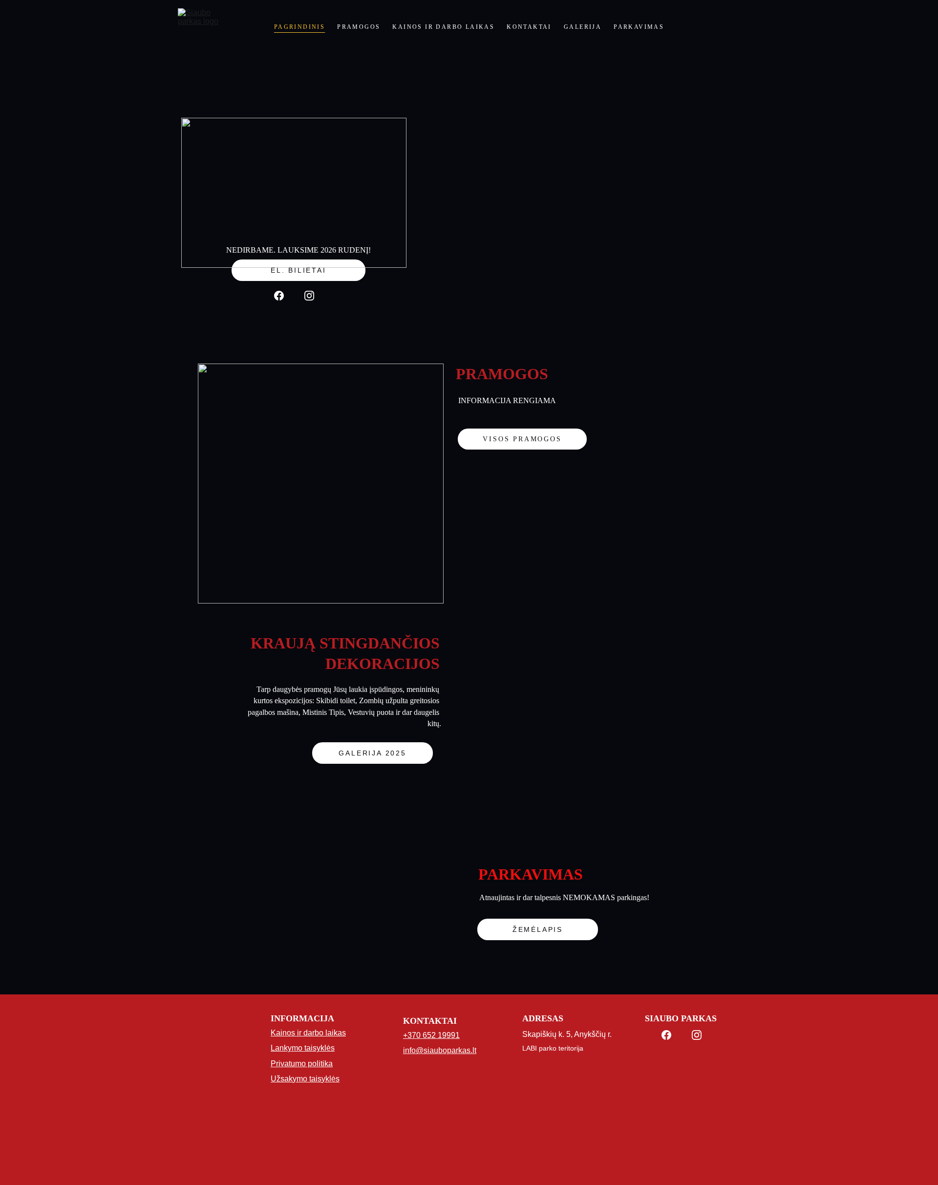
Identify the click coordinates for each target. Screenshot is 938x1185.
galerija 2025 (372, 753)
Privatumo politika (302, 1063)
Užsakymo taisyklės (305, 1079)
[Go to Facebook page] (279, 296)
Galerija (582, 26)
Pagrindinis (299, 26)
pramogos (358, 26)
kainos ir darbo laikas (443, 26)
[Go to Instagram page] (309, 296)
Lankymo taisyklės (303, 1048)
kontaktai (529, 26)
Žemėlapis (537, 929)
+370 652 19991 (431, 1035)
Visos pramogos (522, 439)
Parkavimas (639, 26)
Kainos (283, 1033)
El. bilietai (298, 270)
